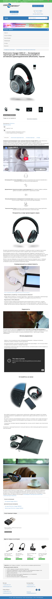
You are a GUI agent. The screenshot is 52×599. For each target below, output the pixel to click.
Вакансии (6, 46)
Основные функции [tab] (30, 137)
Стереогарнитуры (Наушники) (9, 495)
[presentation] (6, 551)
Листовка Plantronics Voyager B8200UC (13, 506)
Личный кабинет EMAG (38, 14)
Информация (7, 40)
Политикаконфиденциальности (31, 592)
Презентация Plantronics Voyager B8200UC (14, 508)
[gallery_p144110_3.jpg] (29, 109)
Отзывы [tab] (38, 137)
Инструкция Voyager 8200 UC (11, 501)
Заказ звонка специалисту (32, 118)
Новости (6, 32)
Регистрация (39, 12)
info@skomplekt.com (7, 586)
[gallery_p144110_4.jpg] (41, 109)
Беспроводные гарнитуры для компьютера (32, 494)
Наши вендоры (7, 38)
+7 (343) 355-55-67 (30, 584)
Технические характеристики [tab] (17, 137)
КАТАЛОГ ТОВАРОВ (8, 29)
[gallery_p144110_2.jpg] (17, 109)
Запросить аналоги (7, 124)
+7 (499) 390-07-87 (14, 14)
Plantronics (12, 123)
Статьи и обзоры (8, 35)
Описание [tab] (6, 137)
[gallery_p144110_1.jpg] (6, 109)
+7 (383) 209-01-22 (7, 591)
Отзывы (6, 43)
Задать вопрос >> (24, 1)
